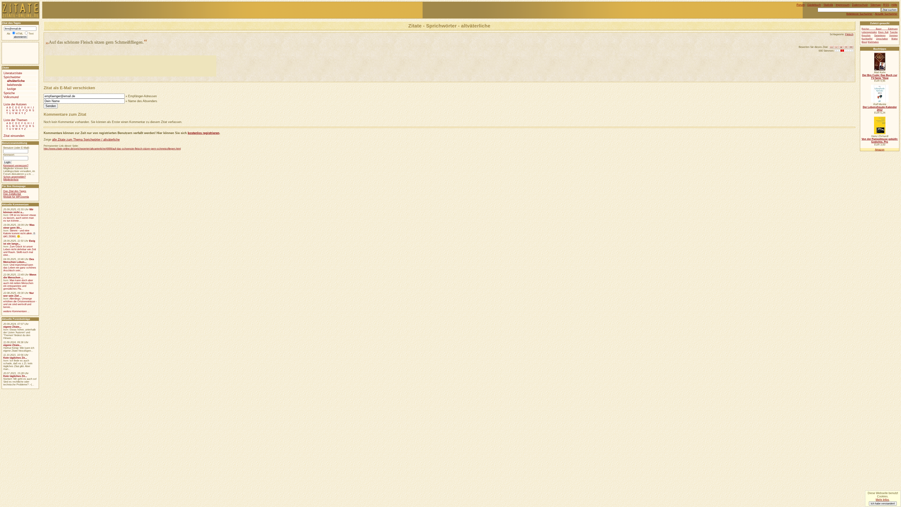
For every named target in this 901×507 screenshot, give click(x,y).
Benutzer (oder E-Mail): (16, 147)
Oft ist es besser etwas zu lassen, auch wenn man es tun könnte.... (19, 218)
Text (31, 33)
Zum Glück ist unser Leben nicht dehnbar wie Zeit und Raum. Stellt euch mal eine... (19, 250)
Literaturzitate (13, 73)
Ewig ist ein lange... (19, 242)
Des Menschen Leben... (18, 260)
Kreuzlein (866, 35)
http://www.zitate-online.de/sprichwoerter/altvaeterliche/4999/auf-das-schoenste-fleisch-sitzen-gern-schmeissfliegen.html (112, 148)
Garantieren (880, 35)
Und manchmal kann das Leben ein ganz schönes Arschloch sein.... (19, 267)
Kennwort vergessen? (15, 165)
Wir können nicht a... (18, 211)
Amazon (879, 149)
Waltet (894, 39)
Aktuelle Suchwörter (886, 13)
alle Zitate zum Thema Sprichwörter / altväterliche (86, 139)
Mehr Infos (882, 499)
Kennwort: (9, 154)
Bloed (864, 42)
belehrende (14, 85)
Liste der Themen (15, 120)
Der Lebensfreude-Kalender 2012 (880, 108)
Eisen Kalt (883, 32)
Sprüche (9, 93)
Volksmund (11, 97)
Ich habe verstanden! (883, 503)
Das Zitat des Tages (14, 191)
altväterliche (16, 81)
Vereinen (893, 35)
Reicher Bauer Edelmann (879, 29)
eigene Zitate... (12, 326)
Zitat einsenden (14, 136)
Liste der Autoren (15, 104)
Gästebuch (814, 5)
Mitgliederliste (11, 179)
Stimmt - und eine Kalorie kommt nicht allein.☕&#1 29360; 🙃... (19, 233)
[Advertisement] (131, 66)
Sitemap (875, 5)
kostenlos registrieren (203, 133)
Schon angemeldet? (14, 176)
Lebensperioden (869, 32)
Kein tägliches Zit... (15, 357)
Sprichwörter (12, 77)
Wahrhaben (873, 42)
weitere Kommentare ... (16, 311)
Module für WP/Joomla (16, 196)
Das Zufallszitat (12, 193)
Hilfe (894, 5)
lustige (11, 89)
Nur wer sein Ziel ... (18, 294)
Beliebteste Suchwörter (859, 13)
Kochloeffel (867, 39)
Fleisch (849, 34)
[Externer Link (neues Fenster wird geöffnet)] (879, 69)
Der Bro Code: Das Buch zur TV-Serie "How (879, 76)
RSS (886, 5)
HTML (19, 33)
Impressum (843, 5)
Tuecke (894, 32)
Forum (801, 5)
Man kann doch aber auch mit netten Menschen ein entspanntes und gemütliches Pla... (18, 284)
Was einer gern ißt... (18, 226)
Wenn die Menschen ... (19, 276)
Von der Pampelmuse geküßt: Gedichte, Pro (880, 140)
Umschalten (882, 39)
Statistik (828, 5)
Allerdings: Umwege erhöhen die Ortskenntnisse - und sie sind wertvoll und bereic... (20, 302)
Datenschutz (860, 5)
